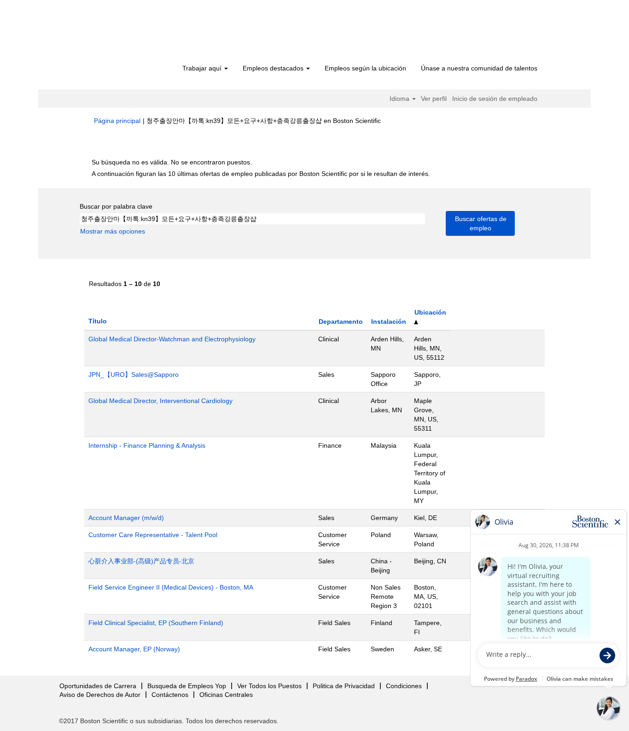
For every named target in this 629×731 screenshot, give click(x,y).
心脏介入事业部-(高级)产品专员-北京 (141, 561)
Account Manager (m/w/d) (126, 517)
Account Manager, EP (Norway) (134, 649)
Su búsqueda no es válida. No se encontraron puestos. (172, 162)
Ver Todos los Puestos (269, 686)
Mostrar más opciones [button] (112, 231)
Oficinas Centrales (226, 694)
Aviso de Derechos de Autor (99, 694)
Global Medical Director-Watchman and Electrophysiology (172, 339)
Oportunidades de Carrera (97, 686)
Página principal (117, 120)
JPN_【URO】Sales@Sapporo (133, 374)
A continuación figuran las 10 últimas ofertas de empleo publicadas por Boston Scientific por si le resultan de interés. (261, 173)
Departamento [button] (341, 321)
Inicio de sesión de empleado (494, 98)
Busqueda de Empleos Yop (186, 686)
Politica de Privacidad (344, 686)
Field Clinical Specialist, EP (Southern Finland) (155, 622)
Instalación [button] (388, 321)
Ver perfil (434, 98)
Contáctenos (169, 694)
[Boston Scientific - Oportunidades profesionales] (146, 33)
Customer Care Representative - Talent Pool (152, 534)
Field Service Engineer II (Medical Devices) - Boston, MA (170, 587)
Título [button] (97, 321)
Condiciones (404, 686)
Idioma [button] (400, 98)
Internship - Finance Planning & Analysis (146, 445)
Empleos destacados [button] (274, 68)
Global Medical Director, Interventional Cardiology (160, 400)
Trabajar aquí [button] (202, 68)
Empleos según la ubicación (365, 68)
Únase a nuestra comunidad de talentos (479, 68)
